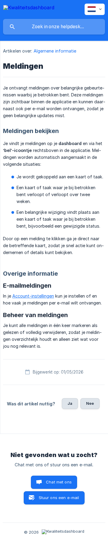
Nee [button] (90, 403)
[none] (28, 9)
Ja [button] (70, 403)
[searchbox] (54, 27)
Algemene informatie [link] (55, 50)
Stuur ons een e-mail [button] (59, 497)
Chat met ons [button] (59, 482)
